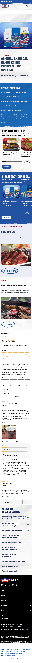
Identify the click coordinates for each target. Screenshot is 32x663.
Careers (22, 624)
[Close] (30, 645)
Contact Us (4, 624)
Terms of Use (12, 626)
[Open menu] (30, 6)
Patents (19, 626)
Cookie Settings (16, 658)
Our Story (4, 605)
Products (3, 600)
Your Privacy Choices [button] (16, 629)
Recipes (3, 595)
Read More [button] (4, 122)
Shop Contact (11, 624)
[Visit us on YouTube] (13, 585)
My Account (4, 619)
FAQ (2, 615)
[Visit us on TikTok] (5, 585)
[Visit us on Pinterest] (16, 585)
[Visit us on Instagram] (9, 585)
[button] (16, 75)
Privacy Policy (4, 626)
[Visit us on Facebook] (2, 585)
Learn (2, 590)
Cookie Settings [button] (5, 629)
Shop (2, 610)
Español (28, 629)
